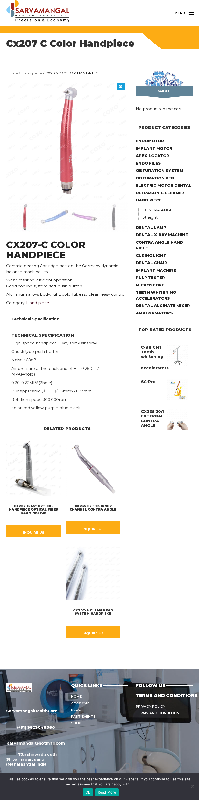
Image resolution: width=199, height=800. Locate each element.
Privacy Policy (150, 706)
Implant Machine (156, 270)
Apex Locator (152, 155)
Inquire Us (33, 532)
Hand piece (31, 73)
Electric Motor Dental (163, 185)
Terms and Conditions (159, 713)
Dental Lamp (151, 227)
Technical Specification (35, 318)
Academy (80, 703)
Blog (76, 709)
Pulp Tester (150, 277)
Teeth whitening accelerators (156, 295)
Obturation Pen (155, 177)
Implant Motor (154, 148)
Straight (150, 217)
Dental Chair (151, 262)
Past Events (83, 716)
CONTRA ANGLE (159, 210)
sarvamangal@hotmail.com (36, 743)
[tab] (35, 319)
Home (12, 73)
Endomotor (150, 140)
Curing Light (151, 255)
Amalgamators (154, 312)
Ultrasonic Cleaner (160, 192)
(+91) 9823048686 (36, 727)
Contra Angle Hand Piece (159, 245)
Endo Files (148, 163)
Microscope (150, 284)
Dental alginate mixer (163, 305)
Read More (107, 792)
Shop (76, 723)
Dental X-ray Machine (162, 234)
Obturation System (159, 170)
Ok (88, 792)
